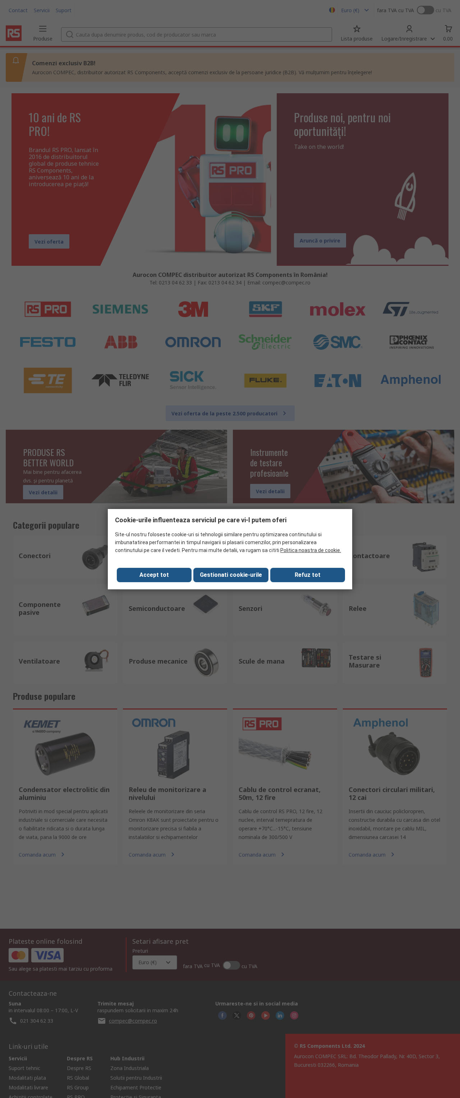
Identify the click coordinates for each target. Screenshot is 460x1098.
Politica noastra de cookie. (310, 550)
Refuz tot (308, 574)
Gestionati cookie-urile (231, 574)
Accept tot (154, 574)
